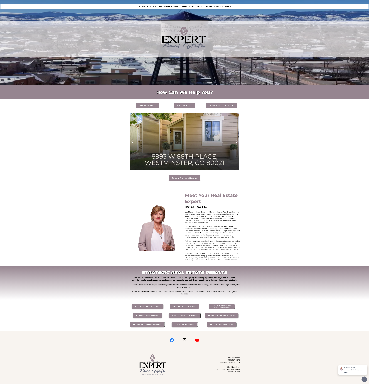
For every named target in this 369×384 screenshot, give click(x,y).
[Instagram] (184, 340)
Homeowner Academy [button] (217, 6)
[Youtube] (197, 340)
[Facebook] (171, 340)
